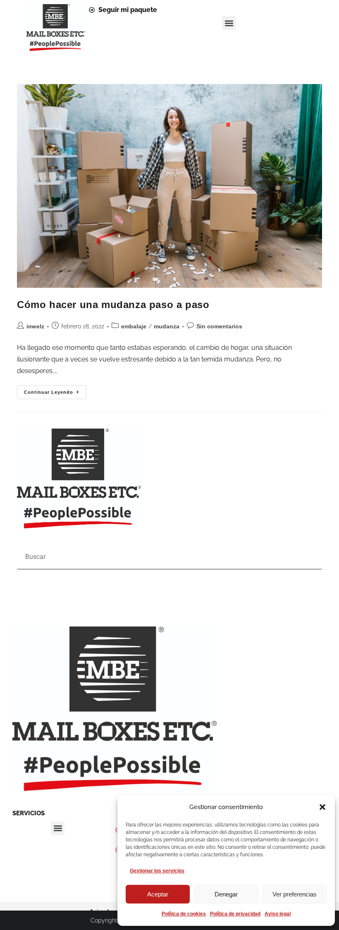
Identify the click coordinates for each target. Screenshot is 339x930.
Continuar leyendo (55, 390)
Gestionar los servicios (157, 871)
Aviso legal (278, 914)
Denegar (226, 894)
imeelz (35, 326)
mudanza (166, 326)
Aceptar (157, 894)
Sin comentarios (219, 326)
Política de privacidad (235, 914)
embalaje (133, 326)
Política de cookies (184, 914)
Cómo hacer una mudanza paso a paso (113, 304)
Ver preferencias (294, 894)
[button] (322, 807)
